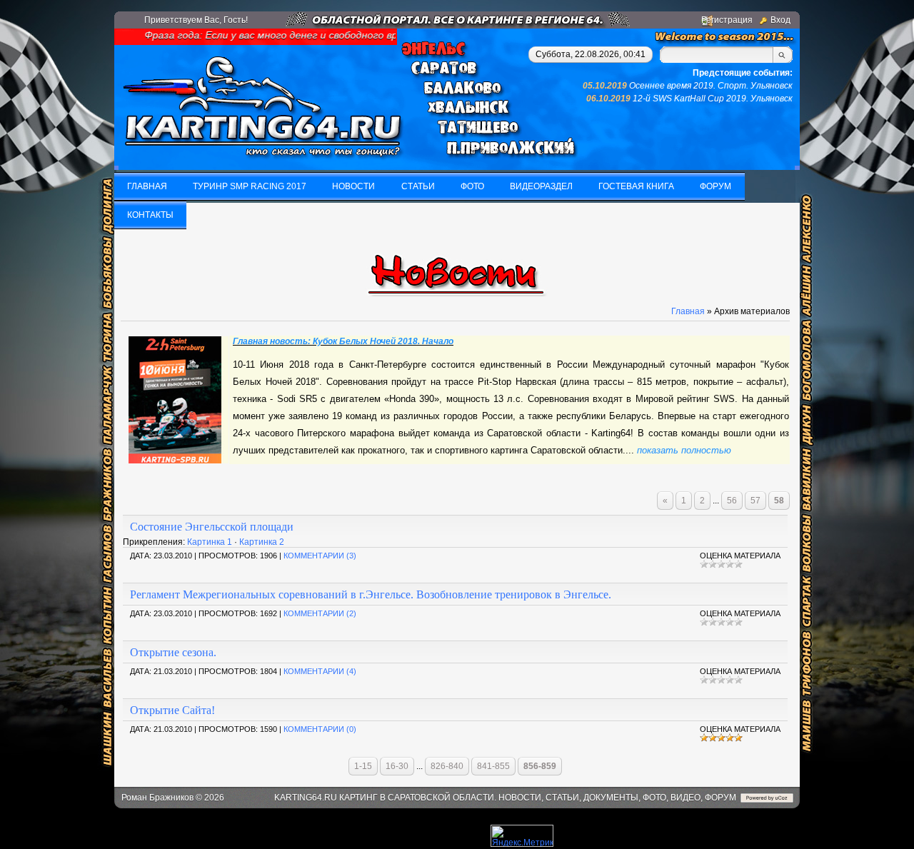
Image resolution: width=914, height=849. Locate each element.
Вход (780, 20)
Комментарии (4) (319, 671)
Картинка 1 (209, 542)
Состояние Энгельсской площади (211, 527)
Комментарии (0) (319, 729)
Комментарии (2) (319, 613)
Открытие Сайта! (172, 710)
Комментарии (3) (319, 555)
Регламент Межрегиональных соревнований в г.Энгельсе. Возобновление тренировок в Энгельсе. (370, 594)
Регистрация (727, 20)
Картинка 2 (261, 542)
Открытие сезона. (173, 652)
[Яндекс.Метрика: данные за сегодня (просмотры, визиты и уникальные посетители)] (522, 836)
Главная (688, 311)
